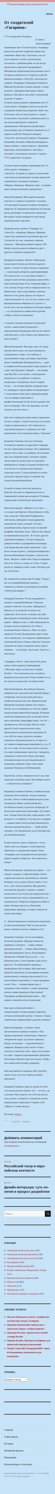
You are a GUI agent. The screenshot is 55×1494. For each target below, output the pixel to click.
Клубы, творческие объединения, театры (26, 1270)
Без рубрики (13, 1262)
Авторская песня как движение (22, 1254)
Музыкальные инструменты (20, 1277)
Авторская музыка (13, 1450)
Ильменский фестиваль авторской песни (20, 1473)
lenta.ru (18, 1114)
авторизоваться (11, 1145)
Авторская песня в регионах (20, 1250)
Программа (10, 1457)
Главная (8, 1429)
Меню (49, 14)
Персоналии (13, 1289)
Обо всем (11, 1285)
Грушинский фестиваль (18, 1266)
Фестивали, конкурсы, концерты (22, 1293)
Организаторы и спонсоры (18, 1464)
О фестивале (11, 1436)
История (8, 1443)
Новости (26, 1121)
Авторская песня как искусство (22, 1258)
